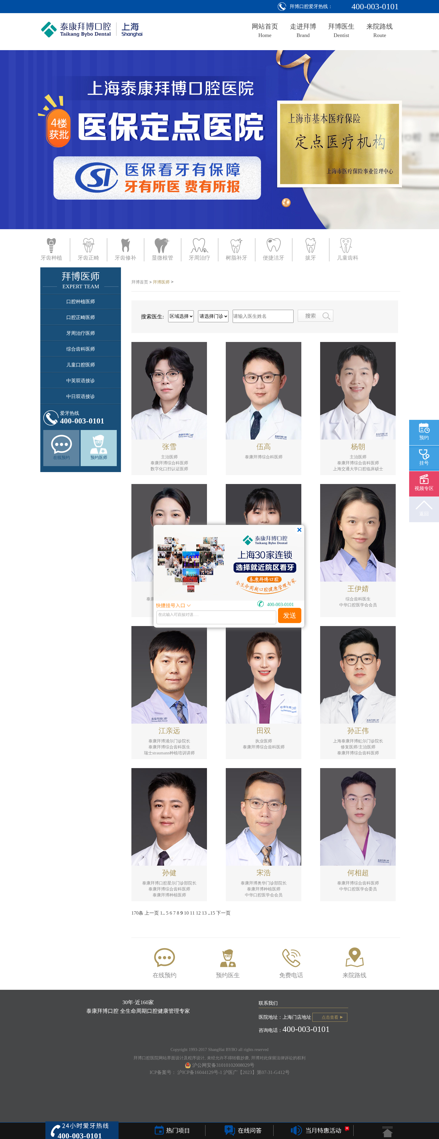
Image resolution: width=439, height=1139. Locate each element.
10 (186, 912)
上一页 (152, 912)
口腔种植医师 (80, 301)
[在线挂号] (242, 1131)
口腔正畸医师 (80, 317)
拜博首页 (139, 282)
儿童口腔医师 (80, 364)
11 (192, 912)
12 (198, 912)
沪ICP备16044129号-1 (200, 1072)
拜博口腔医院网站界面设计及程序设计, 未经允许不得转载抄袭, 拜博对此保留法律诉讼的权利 (219, 1058)
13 (204, 912)
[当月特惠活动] (318, 1131)
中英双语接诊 (80, 380)
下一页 (223, 912)
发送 (289, 615)
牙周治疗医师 (80, 333)
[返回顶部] (387, 1132)
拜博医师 (161, 282)
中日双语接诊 (80, 396)
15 (212, 912)
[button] (37, 155)
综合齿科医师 (80, 349)
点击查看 (330, 1017)
